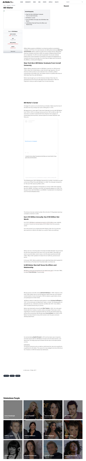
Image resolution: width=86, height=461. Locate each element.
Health (56, 2)
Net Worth (12, 375)
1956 (10, 35)
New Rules (18, 375)
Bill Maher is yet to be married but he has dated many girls (38, 270)
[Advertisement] (43, 38)
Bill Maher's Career (30, 17)
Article (50, 2)
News (34, 2)
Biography (28, 2)
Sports (44, 2)
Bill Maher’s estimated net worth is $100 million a (42, 222)
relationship (6, 375)
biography (8, 5)
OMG (39, 2)
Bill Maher (35, 177)
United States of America (13, 43)
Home (21, 2)
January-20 (14, 35)
